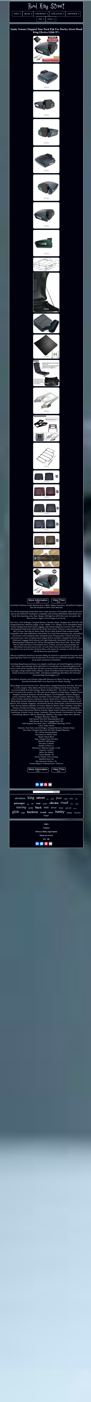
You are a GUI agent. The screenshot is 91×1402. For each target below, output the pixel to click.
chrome (69, 813)
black (38, 807)
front (59, 798)
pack (52, 799)
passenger (19, 803)
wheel (50, 813)
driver (54, 807)
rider (28, 804)
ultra (76, 799)
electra (53, 803)
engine (77, 804)
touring (21, 807)
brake (23, 813)
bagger (46, 815)
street (40, 798)
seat (46, 807)
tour (71, 804)
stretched (77, 813)
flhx (48, 799)
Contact (46, 828)
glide (15, 812)
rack (71, 798)
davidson (20, 798)
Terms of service (46, 835)
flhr (32, 804)
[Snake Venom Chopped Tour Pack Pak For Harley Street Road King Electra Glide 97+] (46, 49)
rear (38, 803)
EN (44, 839)
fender (45, 804)
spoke (30, 808)
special (68, 808)
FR (48, 839)
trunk (43, 812)
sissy (61, 808)
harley (59, 812)
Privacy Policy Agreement (46, 832)
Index (46, 824)
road (64, 802)
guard (74, 808)
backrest (32, 812)
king (31, 797)
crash (65, 799)
